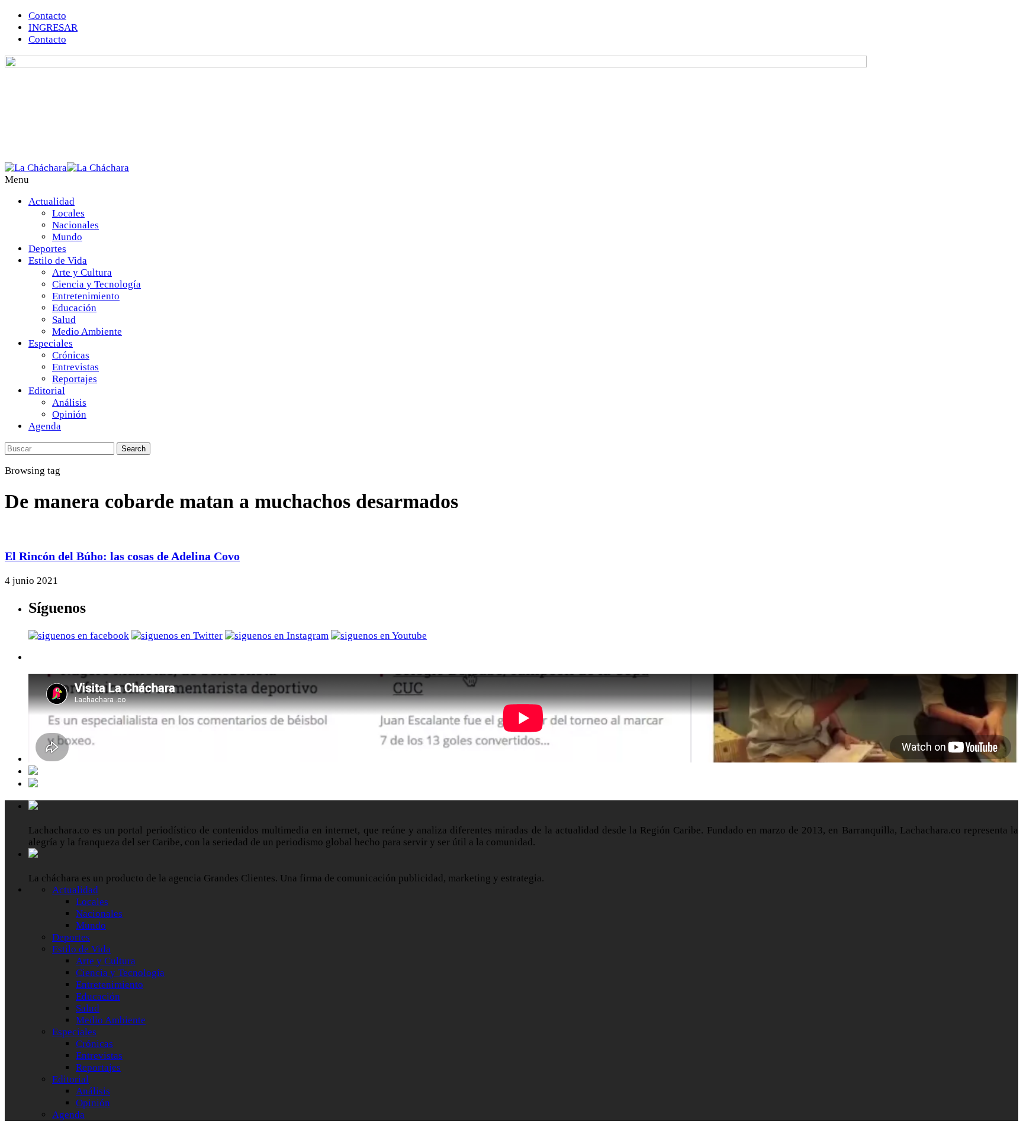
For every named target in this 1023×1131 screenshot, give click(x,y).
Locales (68, 213)
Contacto (47, 15)
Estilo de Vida (57, 260)
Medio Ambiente (87, 331)
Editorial (46, 390)
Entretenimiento (86, 296)
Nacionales (75, 225)
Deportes (47, 248)
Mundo (67, 237)
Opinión (69, 414)
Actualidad (51, 201)
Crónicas (70, 355)
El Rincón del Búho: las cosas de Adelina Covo (122, 556)
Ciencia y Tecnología (96, 284)
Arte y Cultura (82, 272)
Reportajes (74, 378)
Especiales (50, 343)
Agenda (44, 426)
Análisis (69, 402)
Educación (74, 308)
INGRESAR (53, 27)
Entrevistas (75, 367)
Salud (64, 319)
